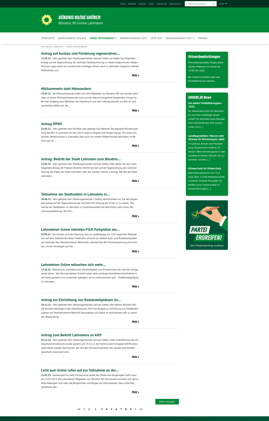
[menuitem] (123, 3)
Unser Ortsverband (76, 46)
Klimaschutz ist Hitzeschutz (204, 168)
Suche (151, 3)
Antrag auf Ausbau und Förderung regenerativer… (80, 53)
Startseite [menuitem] (48, 38)
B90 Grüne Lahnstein (52, 46)
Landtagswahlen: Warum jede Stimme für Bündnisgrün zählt (206, 137)
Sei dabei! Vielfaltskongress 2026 (205, 104)
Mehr (134, 75)
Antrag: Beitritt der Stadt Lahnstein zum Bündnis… (81, 159)
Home (123, 3)
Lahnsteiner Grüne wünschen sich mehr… (73, 264)
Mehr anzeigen (167, 401)
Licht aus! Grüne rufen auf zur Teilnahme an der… (80, 370)
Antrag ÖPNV (51, 123)
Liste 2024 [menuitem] (156, 38)
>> (140, 409)
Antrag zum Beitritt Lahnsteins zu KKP (71, 335)
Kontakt (132, 3)
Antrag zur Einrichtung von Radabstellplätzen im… (81, 299)
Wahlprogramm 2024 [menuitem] (178, 38)
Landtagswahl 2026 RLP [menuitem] (72, 38)
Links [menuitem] (221, 3)
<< (79, 409)
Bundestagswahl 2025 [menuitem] (133, 38)
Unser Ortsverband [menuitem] (102, 38)
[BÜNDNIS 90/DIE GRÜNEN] (46, 20)
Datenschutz (175, 3)
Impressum (162, 3)
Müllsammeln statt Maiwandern (66, 88)
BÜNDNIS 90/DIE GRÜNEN (79, 17)
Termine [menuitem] (203, 38)
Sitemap (142, 3)
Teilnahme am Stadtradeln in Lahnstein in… (75, 194)
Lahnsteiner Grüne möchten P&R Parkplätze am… (80, 229)
